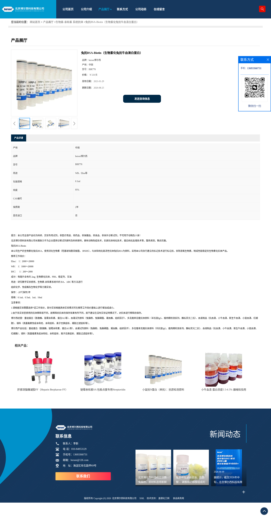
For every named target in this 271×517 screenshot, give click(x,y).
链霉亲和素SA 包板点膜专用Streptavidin (102, 389)
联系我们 (83, 476)
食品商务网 (178, 498)
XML (141, 498)
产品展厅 (48, 22)
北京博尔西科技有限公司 (124, 498)
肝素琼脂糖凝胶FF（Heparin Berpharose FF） (42, 389)
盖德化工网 (163, 498)
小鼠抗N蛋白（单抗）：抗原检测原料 (163, 389)
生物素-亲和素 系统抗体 (69, 22)
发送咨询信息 (142, 98)
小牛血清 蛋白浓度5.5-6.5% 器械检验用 (223, 389)
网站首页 (35, 22)
